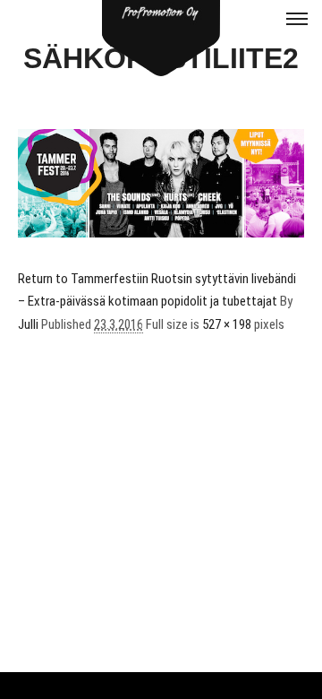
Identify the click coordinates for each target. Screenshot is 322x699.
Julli (28, 324)
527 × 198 (226, 324)
